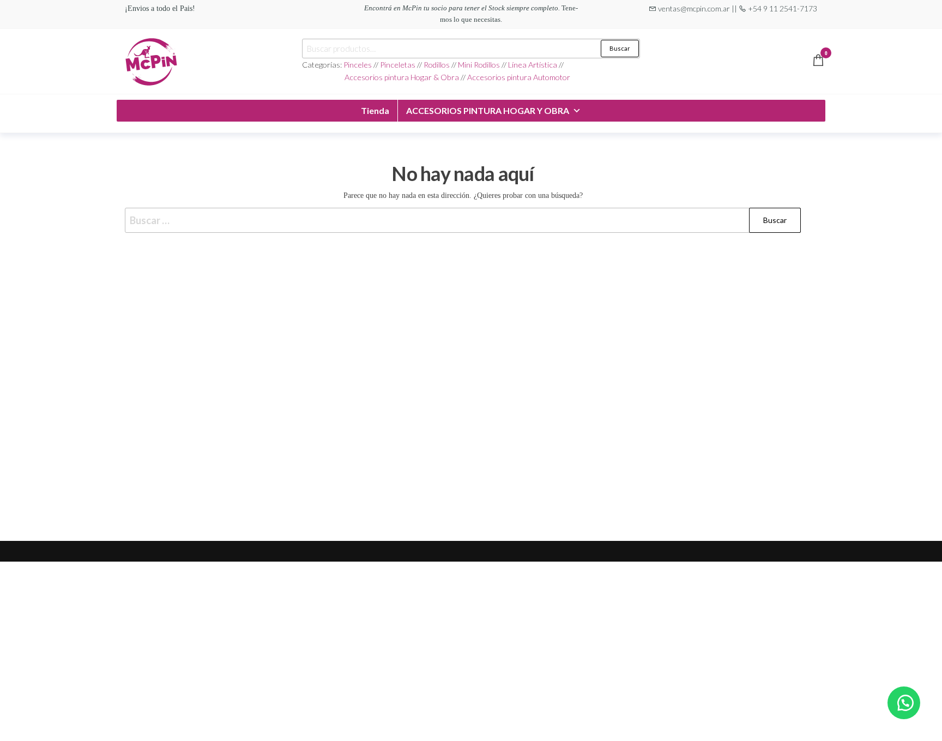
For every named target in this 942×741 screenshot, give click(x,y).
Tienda (375, 110)
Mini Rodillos (480, 64)
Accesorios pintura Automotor (518, 77)
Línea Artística (532, 64)
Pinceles (358, 64)
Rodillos (436, 64)
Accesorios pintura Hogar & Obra (402, 77)
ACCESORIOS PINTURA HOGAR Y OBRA (487, 110)
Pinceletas (397, 64)
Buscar (619, 48)
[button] (903, 702)
